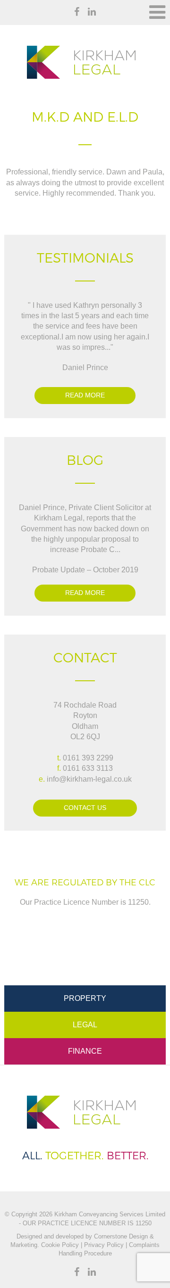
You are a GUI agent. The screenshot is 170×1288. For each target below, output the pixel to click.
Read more (85, 395)
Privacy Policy (104, 1244)
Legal (85, 1025)
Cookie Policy (59, 1244)
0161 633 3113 (88, 768)
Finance (85, 1051)
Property (85, 998)
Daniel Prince (85, 367)
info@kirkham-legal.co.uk (89, 779)
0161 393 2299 (88, 758)
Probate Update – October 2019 (85, 570)
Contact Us (85, 807)
